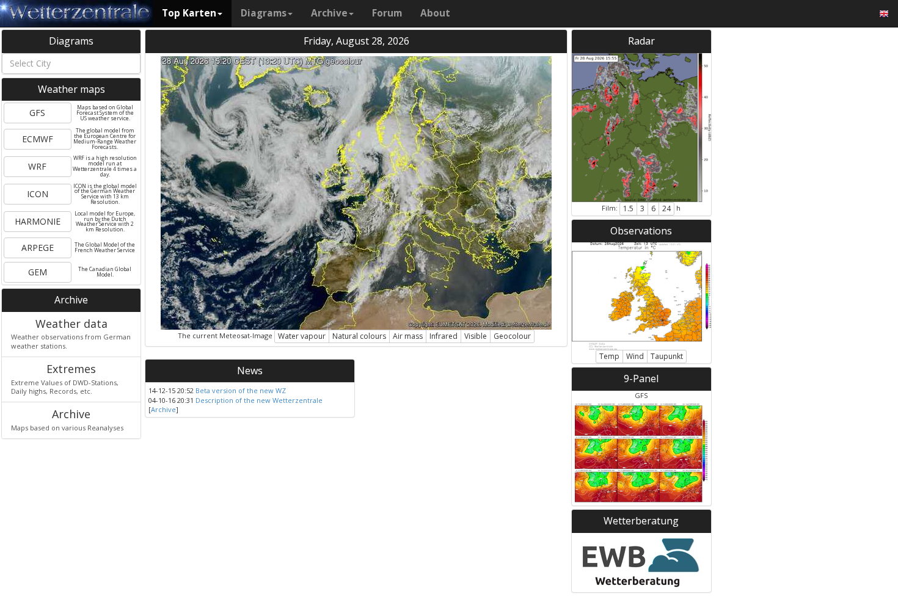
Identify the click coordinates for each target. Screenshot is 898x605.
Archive (329, 13)
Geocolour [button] (512, 336)
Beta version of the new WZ (240, 390)
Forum (387, 13)
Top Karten (189, 13)
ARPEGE (37, 247)
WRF (37, 166)
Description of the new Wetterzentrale (259, 400)
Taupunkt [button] (667, 356)
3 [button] (642, 208)
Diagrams (264, 13)
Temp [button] (609, 356)
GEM (37, 272)
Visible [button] (475, 336)
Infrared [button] (443, 336)
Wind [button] (635, 356)
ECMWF (37, 139)
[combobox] (71, 63)
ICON (37, 194)
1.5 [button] (628, 208)
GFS (37, 112)
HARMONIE (37, 221)
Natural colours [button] (359, 336)
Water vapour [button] (302, 336)
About (435, 13)
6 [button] (653, 208)
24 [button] (666, 208)
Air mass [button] (408, 336)
